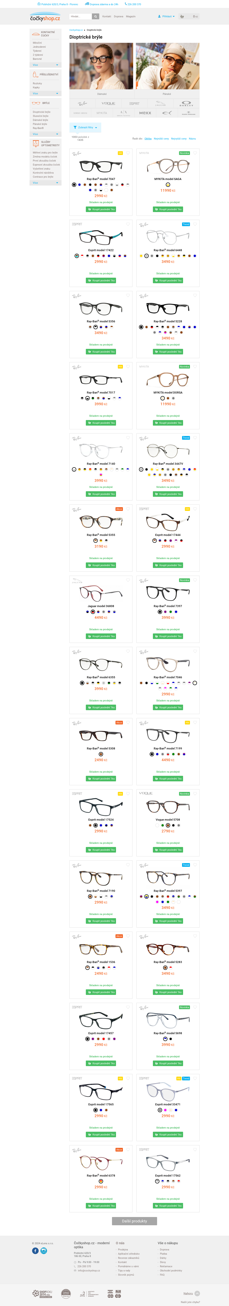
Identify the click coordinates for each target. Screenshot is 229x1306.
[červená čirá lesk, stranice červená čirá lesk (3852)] (109, 967)
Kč (101, 196)
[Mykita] (102, 112)
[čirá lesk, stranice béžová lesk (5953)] (162, 683)
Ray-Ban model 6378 (101, 1175)
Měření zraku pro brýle (45, 152)
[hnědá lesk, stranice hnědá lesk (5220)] (101, 754)
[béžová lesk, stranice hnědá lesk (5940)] (95, 896)
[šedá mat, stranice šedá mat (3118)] (168, 469)
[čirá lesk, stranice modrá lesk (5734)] (152, 683)
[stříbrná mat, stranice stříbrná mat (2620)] (141, 469)
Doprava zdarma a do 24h (104, 4)
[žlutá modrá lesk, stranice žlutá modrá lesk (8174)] (146, 896)
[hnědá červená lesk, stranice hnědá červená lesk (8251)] (168, 896)
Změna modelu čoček (45, 156)
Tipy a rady (124, 1270)
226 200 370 (84, 1266)
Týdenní (37, 50)
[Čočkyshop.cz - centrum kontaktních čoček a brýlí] (45, 16)
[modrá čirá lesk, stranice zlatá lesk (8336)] (127, 469)
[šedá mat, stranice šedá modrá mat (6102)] (114, 611)
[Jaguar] (161, 103)
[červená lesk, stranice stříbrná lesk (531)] (178, 1181)
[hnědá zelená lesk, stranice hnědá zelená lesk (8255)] (178, 896)
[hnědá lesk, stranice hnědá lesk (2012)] (111, 190)
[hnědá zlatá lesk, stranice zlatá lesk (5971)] (101, 469)
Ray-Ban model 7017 (101, 392)
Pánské (167, 94)
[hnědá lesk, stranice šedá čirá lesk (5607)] (90, 327)
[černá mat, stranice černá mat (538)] (95, 825)
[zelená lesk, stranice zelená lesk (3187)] (162, 825)
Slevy (163, 1262)
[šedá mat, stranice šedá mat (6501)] (103, 611)
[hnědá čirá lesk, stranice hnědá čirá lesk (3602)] (87, 967)
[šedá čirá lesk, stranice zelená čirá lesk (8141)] (160, 688)
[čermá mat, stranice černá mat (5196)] (87, 398)
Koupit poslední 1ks (103, 209)
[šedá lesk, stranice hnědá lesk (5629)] (170, 332)
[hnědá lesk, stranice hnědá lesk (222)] (168, 398)
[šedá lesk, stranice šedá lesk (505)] (160, 1110)
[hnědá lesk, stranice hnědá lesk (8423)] (181, 332)
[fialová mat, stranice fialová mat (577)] (114, 1039)
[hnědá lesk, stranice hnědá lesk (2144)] (165, 967)
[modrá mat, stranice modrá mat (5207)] (176, 611)
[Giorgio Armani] (80, 112)
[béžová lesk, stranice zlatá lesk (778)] (168, 184)
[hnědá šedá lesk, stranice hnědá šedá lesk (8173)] (162, 896)
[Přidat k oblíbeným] (128, 153)
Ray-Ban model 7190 (101, 890)
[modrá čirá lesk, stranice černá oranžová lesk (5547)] (178, 327)
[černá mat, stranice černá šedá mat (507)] (87, 256)
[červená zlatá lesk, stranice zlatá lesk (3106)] (194, 469)
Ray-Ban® (38, 128)
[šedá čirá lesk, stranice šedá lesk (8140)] (184, 683)
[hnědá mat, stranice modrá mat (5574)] (101, 184)
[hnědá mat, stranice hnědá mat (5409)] (168, 327)
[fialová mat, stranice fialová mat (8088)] (165, 611)
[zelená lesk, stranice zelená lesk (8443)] (168, 902)
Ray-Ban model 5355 (101, 535)
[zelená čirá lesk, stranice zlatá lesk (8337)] (122, 469)
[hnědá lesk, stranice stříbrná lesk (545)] (173, 1181)
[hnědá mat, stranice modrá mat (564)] (125, 256)
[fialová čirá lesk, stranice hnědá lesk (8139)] (189, 683)
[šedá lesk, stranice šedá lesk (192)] (173, 398)
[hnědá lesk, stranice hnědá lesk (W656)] (168, 825)
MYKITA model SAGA (167, 179)
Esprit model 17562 (168, 1175)
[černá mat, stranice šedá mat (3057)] (119, 683)
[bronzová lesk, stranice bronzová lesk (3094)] (168, 256)
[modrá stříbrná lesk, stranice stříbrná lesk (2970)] (184, 469)
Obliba (148, 138)
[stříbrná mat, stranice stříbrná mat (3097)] (103, 683)
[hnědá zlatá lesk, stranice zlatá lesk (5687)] (79, 469)
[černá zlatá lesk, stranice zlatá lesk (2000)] (85, 469)
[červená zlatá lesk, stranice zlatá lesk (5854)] (90, 469)
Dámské (102, 94)
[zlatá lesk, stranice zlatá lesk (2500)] (141, 256)
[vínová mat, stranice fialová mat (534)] (103, 256)
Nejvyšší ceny (179, 138)
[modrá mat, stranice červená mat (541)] (119, 256)
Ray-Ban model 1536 (101, 962)
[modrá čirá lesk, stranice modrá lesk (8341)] (176, 688)
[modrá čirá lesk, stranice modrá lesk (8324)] (165, 1039)
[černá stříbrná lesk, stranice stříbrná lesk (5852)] (95, 469)
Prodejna (123, 1249)
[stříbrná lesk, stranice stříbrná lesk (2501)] (146, 256)
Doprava (118, 16)
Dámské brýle (40, 120)
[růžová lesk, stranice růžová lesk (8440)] (157, 902)
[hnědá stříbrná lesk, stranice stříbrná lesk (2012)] (106, 469)
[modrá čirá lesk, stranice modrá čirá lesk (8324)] (189, 896)
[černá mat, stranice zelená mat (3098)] (109, 683)
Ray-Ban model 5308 (101, 748)
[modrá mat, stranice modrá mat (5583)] (184, 327)
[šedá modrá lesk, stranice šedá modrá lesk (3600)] (98, 967)
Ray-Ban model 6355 (101, 677)
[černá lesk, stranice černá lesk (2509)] (157, 256)
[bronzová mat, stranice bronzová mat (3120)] (173, 469)
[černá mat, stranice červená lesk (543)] (98, 256)
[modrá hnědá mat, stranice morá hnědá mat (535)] (111, 825)
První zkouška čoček (44, 160)
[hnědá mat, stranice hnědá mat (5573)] (95, 184)
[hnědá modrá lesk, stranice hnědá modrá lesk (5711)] (189, 327)
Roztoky (37, 83)
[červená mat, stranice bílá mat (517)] (82, 256)
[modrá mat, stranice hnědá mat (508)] (160, 540)
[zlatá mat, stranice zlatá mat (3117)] (149, 474)
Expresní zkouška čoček (46, 164)
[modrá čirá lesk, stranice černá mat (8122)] (119, 398)
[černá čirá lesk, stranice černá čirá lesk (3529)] (93, 967)
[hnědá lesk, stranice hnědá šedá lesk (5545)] (173, 327)
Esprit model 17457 (101, 1033)
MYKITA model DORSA (168, 392)
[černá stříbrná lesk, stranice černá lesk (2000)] (106, 540)
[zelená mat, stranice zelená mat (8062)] (170, 611)
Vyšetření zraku (41, 168)
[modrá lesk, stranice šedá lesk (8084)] (111, 896)
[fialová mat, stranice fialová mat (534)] (93, 1039)
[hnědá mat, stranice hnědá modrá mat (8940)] (98, 611)
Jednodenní (39, 46)
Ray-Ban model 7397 (168, 606)
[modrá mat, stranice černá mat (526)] (106, 825)
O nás (120, 1243)
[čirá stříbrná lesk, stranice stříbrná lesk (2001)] (74, 469)
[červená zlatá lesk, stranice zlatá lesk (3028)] (101, 1181)
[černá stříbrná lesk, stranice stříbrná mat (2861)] (186, 474)
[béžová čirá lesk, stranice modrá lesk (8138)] (194, 683)
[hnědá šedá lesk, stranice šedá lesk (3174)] (176, 474)
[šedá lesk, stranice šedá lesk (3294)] (178, 825)
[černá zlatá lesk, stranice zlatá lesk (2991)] (162, 469)
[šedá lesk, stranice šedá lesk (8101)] (95, 190)
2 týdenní (38, 54)
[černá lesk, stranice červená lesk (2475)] (122, 184)
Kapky (36, 87)
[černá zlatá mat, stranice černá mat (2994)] (98, 683)
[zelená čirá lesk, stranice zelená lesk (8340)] (170, 688)
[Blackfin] (167, 112)
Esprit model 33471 (168, 1104)
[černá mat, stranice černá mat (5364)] (146, 683)
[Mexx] (145, 112)
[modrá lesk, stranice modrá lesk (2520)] (194, 256)
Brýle (46, 103)
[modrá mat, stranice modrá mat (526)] (109, 256)
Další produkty (134, 1221)
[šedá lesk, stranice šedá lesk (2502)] (152, 256)
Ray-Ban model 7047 (101, 179)
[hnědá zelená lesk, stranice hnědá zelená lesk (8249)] (194, 896)
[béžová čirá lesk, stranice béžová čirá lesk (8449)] (173, 902)
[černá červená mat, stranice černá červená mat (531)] (181, 540)
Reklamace (166, 1266)
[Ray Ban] (83, 103)
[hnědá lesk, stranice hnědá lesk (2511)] (189, 256)
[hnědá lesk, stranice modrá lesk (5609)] (101, 327)
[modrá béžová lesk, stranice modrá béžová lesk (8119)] (160, 332)
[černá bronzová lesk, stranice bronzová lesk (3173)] (181, 474)
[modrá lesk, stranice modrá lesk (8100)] (90, 190)
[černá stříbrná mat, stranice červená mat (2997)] (93, 683)
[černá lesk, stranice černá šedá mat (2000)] (82, 398)
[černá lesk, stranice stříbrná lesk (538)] (168, 1181)
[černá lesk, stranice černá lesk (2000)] (90, 184)
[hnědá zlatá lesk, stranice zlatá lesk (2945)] (162, 256)
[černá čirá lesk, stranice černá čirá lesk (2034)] (95, 327)
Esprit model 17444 (168, 535)
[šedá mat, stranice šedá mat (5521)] (162, 754)
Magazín (130, 16)
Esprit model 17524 (101, 819)
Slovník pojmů (126, 1274)
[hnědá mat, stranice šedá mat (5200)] (98, 398)
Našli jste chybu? (190, 1302)
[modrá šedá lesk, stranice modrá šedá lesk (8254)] (173, 896)
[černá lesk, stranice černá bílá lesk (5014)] (157, 327)
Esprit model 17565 (101, 1104)
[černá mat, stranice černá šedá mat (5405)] (162, 327)
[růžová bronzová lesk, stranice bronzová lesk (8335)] (101, 474)
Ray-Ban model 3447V (168, 463)
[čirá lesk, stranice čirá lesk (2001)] (106, 190)
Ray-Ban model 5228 (168, 321)
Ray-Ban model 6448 (168, 250)
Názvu (192, 138)
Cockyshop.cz (76, 30)
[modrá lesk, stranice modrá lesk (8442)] (162, 902)
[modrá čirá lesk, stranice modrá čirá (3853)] (114, 967)
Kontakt (106, 16)
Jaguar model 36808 (101, 606)
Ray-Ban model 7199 (168, 748)
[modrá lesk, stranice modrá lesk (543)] (176, 1110)
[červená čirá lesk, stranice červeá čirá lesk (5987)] (170, 967)
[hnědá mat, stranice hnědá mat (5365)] (141, 683)
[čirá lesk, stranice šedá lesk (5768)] (117, 184)
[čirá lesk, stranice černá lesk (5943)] (101, 190)
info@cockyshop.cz (89, 1270)
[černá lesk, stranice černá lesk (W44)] (173, 825)
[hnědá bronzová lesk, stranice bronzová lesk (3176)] (178, 256)
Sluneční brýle (40, 116)
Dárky (163, 1257)
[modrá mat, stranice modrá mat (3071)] (189, 469)
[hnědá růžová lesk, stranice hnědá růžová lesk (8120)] (165, 332)
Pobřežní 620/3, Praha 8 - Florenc (59, 4)
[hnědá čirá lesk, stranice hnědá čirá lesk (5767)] (111, 327)
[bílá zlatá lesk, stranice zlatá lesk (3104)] (173, 256)
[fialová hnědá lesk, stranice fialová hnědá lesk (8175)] (141, 896)
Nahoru (188, 1293)
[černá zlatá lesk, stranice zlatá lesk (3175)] (184, 256)
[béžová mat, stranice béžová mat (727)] (162, 398)
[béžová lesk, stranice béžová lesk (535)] (170, 1110)
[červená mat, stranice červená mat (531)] (103, 1039)
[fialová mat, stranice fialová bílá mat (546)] (176, 540)
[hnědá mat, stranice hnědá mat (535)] (98, 1039)
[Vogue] (109, 103)
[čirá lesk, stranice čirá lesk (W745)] (157, 825)
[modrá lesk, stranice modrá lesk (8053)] (194, 327)
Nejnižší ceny (161, 138)
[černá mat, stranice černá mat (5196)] (74, 184)
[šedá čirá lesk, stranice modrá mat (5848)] (106, 184)
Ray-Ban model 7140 (101, 463)
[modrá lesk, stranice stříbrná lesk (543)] (162, 1181)
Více (35, 64)
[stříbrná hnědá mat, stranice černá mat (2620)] (87, 683)
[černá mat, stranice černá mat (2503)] (146, 469)
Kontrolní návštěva (43, 172)
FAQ (162, 1274)
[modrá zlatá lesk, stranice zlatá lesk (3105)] (154, 474)
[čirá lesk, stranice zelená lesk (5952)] (157, 683)
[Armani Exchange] (123, 112)
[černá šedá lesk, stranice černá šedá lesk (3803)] (103, 967)
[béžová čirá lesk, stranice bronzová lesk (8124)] (111, 469)
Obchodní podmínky (171, 1270)
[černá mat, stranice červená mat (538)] (165, 540)
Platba (163, 1253)
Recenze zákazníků (128, 1257)
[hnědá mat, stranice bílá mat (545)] (154, 540)
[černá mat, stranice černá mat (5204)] (160, 611)
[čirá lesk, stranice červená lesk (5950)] (168, 683)
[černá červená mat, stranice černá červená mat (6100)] (93, 611)
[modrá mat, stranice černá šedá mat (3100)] (87, 611)
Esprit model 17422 (101, 250)
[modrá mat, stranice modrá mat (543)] (101, 825)
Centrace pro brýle (43, 176)
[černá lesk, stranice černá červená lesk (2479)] (152, 327)
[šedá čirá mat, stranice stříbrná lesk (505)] (157, 1181)
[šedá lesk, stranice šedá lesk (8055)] (154, 332)
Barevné (37, 58)
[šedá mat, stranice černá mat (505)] (114, 256)
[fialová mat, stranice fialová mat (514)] (170, 540)
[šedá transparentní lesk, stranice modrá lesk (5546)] (176, 332)
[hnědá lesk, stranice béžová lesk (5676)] (95, 540)
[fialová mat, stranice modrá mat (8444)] (184, 754)
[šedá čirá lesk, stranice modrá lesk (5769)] (127, 184)
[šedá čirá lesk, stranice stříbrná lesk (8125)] (117, 469)
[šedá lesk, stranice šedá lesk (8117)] (184, 896)
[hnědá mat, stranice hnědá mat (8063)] (178, 754)
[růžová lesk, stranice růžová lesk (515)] (165, 1110)
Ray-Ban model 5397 (168, 890)
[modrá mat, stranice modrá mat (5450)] (79, 184)
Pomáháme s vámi (128, 1266)
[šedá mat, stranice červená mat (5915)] (168, 754)
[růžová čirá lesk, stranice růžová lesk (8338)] (165, 688)
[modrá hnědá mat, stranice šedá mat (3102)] (109, 611)
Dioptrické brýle (41, 111)
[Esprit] (135, 103)
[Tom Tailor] (188, 112)
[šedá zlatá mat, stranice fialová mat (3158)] (114, 683)
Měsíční (37, 42)
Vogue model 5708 (168, 819)
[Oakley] (186, 103)
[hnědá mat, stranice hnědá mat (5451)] (85, 184)
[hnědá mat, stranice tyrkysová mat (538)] (76, 256)
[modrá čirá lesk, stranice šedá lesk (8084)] (173, 683)
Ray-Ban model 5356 (101, 321)
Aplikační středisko (129, 1253)
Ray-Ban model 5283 (168, 962)
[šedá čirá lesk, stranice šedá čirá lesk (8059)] (114, 398)
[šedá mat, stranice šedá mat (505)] (109, 1039)
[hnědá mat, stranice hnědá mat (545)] (93, 256)
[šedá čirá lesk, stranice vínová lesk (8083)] (178, 683)
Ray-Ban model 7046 (168, 677)
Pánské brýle (40, 124)
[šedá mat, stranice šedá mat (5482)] (111, 184)
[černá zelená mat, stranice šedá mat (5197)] (93, 398)
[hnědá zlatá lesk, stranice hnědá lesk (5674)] (101, 540)
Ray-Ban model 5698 (168, 1033)
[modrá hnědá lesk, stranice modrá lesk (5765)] (106, 327)
